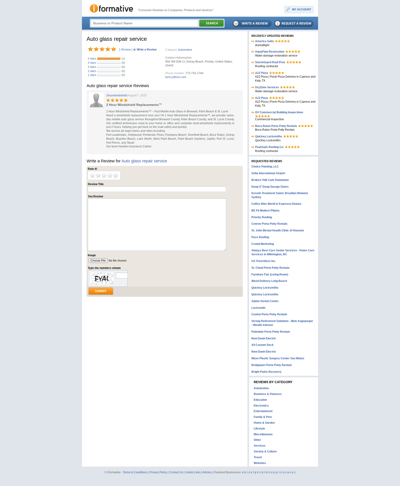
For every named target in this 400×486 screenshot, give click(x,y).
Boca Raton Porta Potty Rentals (276, 126)
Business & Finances (268, 394)
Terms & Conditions (135, 472)
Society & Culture (265, 451)
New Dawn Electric (263, 338)
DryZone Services (267, 87)
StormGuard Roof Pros (270, 62)
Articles (207, 472)
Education (260, 399)
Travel (258, 457)
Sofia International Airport (268, 173)
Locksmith (258, 307)
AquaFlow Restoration (269, 51)
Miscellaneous (263, 434)
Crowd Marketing (262, 244)
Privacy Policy (158, 472)
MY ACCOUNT (301, 9)
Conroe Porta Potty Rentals (269, 223)
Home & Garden (264, 422)
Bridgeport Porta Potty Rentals (271, 365)
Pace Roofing (260, 237)
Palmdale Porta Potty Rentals (270, 331)
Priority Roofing (261, 217)
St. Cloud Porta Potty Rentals (270, 267)
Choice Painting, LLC (265, 166)
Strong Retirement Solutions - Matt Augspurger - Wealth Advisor (282, 323)
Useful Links (193, 472)
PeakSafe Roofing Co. (269, 147)
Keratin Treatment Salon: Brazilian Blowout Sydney (279, 195)
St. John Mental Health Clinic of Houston (277, 230)
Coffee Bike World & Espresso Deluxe (276, 203)
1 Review (125, 49)
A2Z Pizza (261, 73)
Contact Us (176, 472)
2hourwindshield (116, 95)
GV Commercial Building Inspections (279, 112)
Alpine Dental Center (265, 301)
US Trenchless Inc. (263, 261)
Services (260, 445)
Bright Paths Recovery (266, 371)
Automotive (185, 49)
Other (257, 440)
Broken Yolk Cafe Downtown (270, 180)
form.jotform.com (175, 77)
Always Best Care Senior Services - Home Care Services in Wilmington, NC (282, 252)
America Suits (264, 41)
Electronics (261, 405)
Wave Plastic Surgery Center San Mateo (277, 358)
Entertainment (263, 411)
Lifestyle (259, 428)
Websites (260, 463)
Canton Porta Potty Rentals (269, 314)
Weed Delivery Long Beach (269, 281)
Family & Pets (263, 417)
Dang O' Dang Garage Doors (270, 186)
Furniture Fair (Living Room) (269, 274)
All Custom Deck (262, 345)
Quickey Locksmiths (268, 136)
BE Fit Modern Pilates (265, 210)
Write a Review (146, 49)
